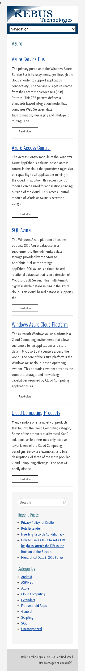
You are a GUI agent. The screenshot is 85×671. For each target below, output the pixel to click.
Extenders (28, 600)
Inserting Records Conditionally (42, 534)
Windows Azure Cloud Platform (40, 324)
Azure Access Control (31, 147)
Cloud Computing (33, 594)
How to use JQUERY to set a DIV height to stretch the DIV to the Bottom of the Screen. (43, 546)
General (26, 611)
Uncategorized (31, 629)
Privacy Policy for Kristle (37, 523)
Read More (25, 131)
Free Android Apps (34, 606)
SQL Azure (21, 230)
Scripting (27, 617)
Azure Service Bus (28, 59)
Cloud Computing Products (36, 412)
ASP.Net (27, 582)
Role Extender (31, 528)
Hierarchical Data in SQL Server (42, 557)
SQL (24, 623)
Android (26, 577)
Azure (25, 588)
